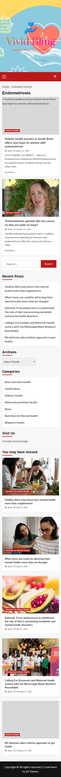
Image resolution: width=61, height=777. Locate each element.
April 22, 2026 (21, 566)
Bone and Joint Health (18, 382)
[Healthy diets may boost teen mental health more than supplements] (30, 476)
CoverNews (50, 767)
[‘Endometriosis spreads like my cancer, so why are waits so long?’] (30, 198)
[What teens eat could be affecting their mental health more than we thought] (30, 535)
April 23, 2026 (21, 507)
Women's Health (13, 213)
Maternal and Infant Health (21, 402)
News (8, 409)
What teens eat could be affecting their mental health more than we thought (29, 299)
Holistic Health (12, 131)
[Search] (55, 76)
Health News (12, 388)
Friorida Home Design (15, 441)
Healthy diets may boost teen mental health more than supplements (27, 288)
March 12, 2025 (22, 151)
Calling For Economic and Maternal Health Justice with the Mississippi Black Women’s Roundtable (30, 326)
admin (9, 151)
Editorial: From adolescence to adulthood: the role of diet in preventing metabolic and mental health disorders (30, 312)
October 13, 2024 (23, 229)
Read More (10, 172)
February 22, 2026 (24, 692)
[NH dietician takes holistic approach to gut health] (30, 720)
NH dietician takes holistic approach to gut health (30, 339)
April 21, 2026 (21, 629)
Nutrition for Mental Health (21, 415)
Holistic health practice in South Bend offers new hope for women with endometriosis (29, 142)
